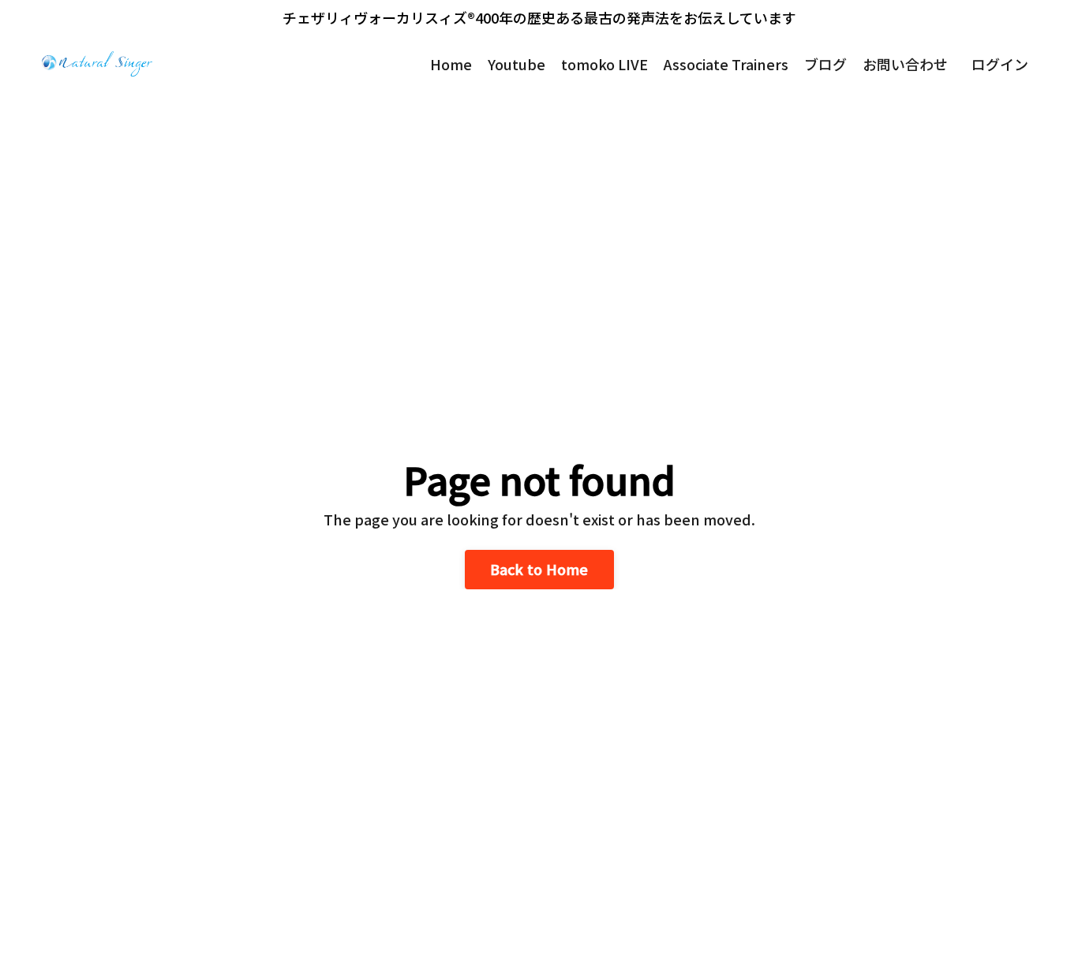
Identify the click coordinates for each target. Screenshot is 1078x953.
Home (451, 64)
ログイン (999, 64)
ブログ (825, 64)
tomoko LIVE (604, 64)
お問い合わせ (905, 64)
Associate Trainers (726, 64)
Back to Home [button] (539, 569)
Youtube (516, 64)
